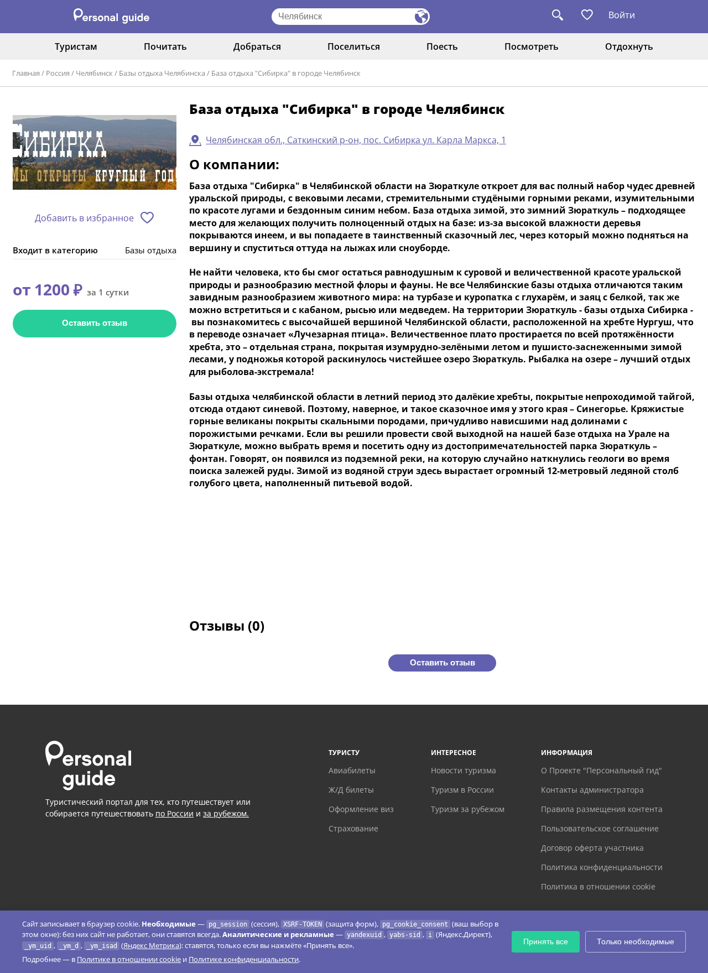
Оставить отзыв (94, 322)
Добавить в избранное (84, 218)
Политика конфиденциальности (602, 867)
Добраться (257, 46)
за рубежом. (226, 813)
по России (174, 813)
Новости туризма (463, 770)
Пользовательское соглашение (600, 828)
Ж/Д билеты (351, 789)
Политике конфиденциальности (244, 959)
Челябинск (94, 73)
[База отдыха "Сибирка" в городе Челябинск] (94, 153)
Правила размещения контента (602, 809)
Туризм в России (462, 789)
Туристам (76, 46)
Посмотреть (531, 46)
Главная (26, 73)
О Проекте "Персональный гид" (601, 770)
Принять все (545, 941)
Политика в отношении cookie (598, 886)
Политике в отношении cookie (129, 959)
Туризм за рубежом (467, 809)
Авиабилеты (352, 770)
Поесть (442, 46)
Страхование (353, 828)
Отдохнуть (629, 46)
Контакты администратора (592, 789)
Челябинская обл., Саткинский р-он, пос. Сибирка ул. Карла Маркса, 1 (356, 140)
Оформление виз (361, 809)
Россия (58, 73)
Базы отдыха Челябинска (162, 73)
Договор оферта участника (592, 847)
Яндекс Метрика (151, 945)
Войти (621, 15)
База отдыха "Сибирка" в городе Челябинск (286, 73)
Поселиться (353, 46)
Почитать (165, 46)
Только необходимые (635, 941)
